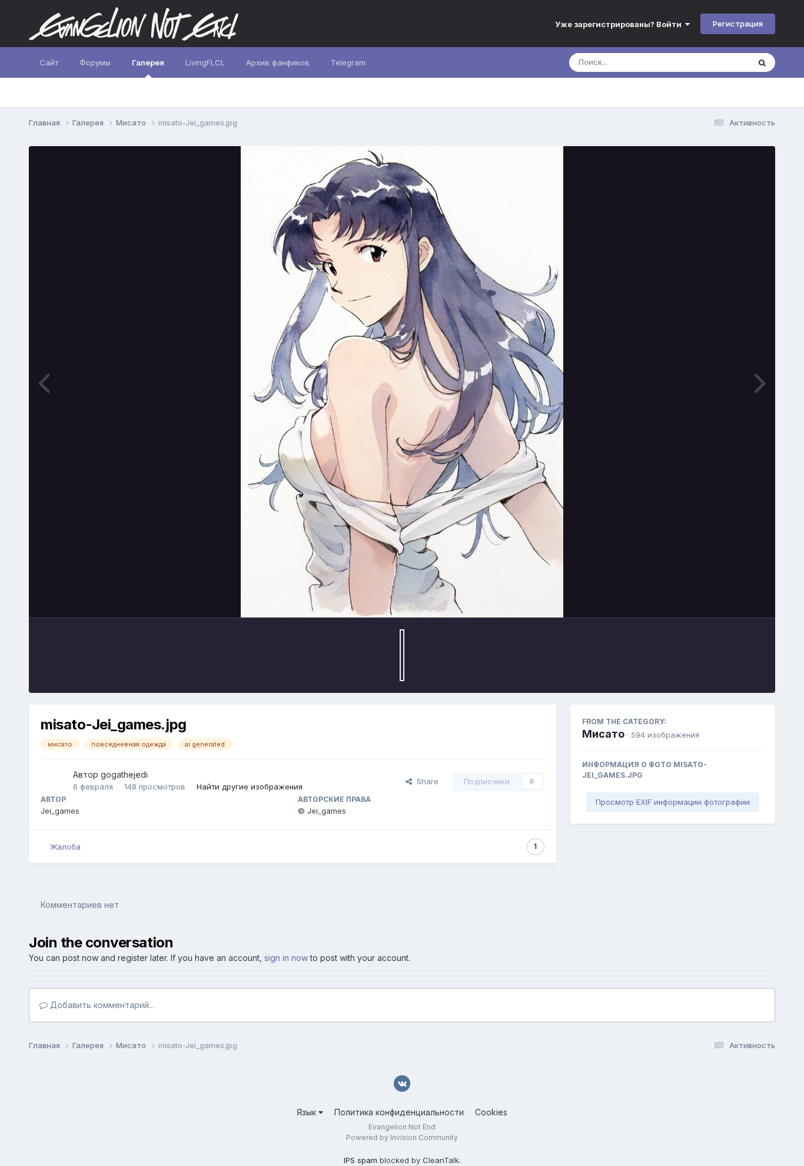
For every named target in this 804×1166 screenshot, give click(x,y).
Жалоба (65, 846)
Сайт (48, 62)
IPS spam (360, 1160)
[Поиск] (762, 62)
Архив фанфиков (278, 62)
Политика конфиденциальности (399, 1112)
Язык (307, 1112)
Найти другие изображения (250, 786)
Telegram (348, 62)
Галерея (148, 62)
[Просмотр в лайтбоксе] (402, 381)
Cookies (491, 1112)
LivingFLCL (205, 62)
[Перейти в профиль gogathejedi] (54, 781)
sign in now (286, 958)
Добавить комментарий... (101, 1005)
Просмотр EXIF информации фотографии (673, 802)
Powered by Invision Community (402, 1137)
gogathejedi (124, 774)
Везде (722, 62)
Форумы (95, 62)
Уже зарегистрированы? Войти (620, 24)
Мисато (603, 734)
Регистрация (738, 23)
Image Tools (726, 596)
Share (425, 781)
